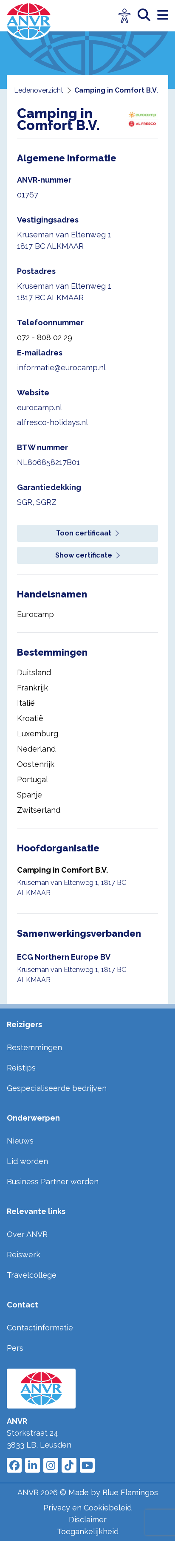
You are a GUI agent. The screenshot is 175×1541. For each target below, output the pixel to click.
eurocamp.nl (39, 407)
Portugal (32, 779)
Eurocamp (35, 614)
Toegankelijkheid (88, 1531)
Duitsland (34, 672)
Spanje (29, 794)
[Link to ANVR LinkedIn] (32, 1465)
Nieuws (20, 1140)
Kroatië (30, 718)
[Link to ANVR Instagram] (50, 1465)
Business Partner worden (53, 1181)
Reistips (21, 1067)
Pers (15, 1348)
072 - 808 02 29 (44, 337)
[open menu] (162, 15)
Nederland (36, 748)
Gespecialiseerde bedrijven (57, 1088)
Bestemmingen (34, 1047)
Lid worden (27, 1161)
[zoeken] (147, 15)
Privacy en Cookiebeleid (87, 1507)
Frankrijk (32, 687)
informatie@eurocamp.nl (61, 367)
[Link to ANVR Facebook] (14, 1465)
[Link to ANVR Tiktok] (69, 1465)
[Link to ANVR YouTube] (87, 1465)
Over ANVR (27, 1234)
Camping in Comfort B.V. (62, 869)
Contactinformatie (40, 1327)
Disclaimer (88, 1519)
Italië (26, 703)
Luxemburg (37, 733)
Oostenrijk (35, 764)
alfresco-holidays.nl (52, 422)
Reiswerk (23, 1254)
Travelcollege (31, 1275)
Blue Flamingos (130, 1492)
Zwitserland (38, 810)
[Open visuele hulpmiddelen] (124, 15)
